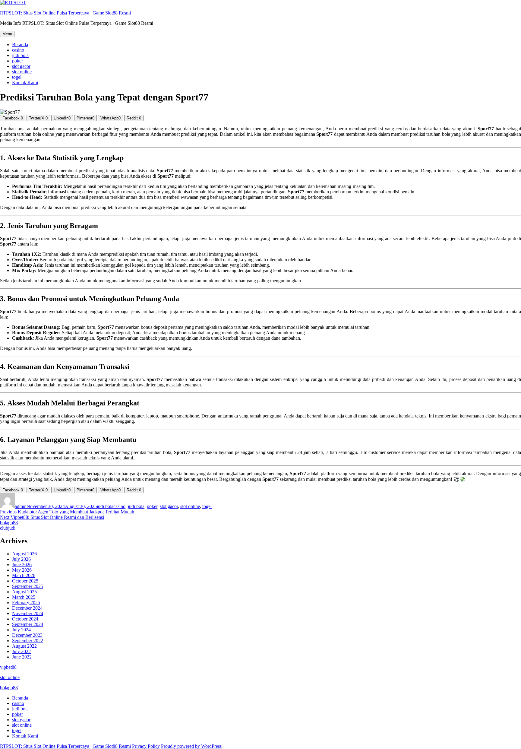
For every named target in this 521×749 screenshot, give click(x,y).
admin (21, 506)
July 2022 (21, 651)
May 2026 (22, 570)
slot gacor (21, 66)
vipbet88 (8, 667)
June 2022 (22, 656)
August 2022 (24, 646)
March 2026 (23, 575)
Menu (7, 34)
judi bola (20, 55)
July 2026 (21, 559)
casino (18, 49)
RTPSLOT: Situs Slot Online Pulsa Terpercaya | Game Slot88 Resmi (65, 12)
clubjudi (7, 528)
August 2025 (24, 591)
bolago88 (9, 522)
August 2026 (24, 553)
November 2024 (27, 613)
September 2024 (27, 624)
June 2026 (22, 564)
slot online (22, 71)
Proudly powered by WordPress (191, 746)
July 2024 (21, 629)
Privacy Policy (146, 746)
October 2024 (25, 618)
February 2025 (26, 602)
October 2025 (25, 580)
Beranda (20, 44)
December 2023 (27, 635)
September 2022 (27, 640)
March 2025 (23, 597)
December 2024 (27, 608)
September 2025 (27, 586)
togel (16, 77)
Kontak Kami (25, 82)
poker (17, 60)
